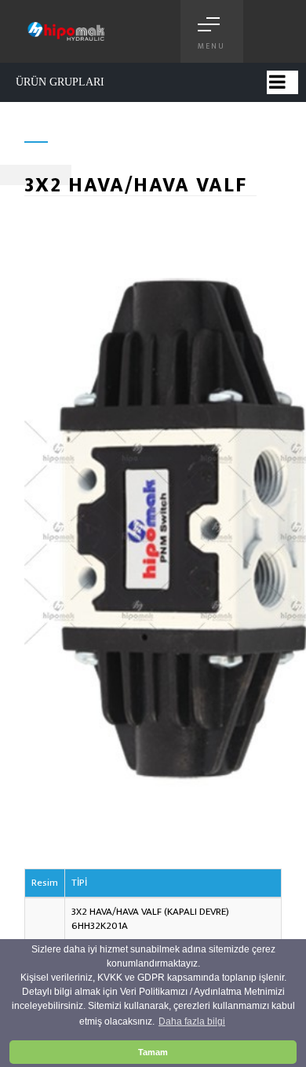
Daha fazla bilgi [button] (191, 1021)
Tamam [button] (153, 1052)
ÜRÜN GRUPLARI (60, 82)
